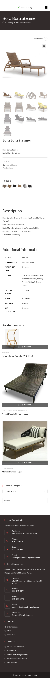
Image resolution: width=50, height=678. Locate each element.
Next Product (38, 39)
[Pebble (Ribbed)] (25, 186)
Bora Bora (26, 298)
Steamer (14, 165)
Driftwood (26, 275)
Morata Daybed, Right (12, 472)
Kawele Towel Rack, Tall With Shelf (17, 356)
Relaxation (11, 635)
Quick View (26, 347)
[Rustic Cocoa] (30, 186)
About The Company (15, 647)
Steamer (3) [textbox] (24, 491)
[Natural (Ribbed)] (20, 186)
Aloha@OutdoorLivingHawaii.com (26, 557)
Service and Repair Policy (17, 658)
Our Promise (12, 662)
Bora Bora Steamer (23, 23)
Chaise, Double (6, 410)
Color (7, 181)
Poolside (9, 168)
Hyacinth (35, 275)
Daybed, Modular (7, 468)
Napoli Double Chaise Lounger (15, 414)
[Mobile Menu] (46, 8)
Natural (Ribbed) (36, 278)
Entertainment (12, 627)
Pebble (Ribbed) (28, 282)
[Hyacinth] (10, 186)
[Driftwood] (5, 186)
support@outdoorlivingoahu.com (25, 607)
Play (9, 631)
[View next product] (45, 39)
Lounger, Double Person (19, 410)
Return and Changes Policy (17, 655)
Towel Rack (5, 352)
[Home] (3, 23)
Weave (25, 303)
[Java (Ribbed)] (15, 186)
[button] (44, 46)
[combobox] (25, 491)
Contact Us (11, 651)
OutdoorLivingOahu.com (22, 615)
